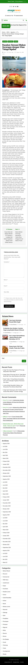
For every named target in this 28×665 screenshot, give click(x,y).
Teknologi (5, 645)
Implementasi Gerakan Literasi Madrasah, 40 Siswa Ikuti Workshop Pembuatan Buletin (13, 402)
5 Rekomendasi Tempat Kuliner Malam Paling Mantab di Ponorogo (14, 432)
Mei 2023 (5, 559)
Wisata (16, 41)
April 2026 (5, 455)
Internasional (6, 577)
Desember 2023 (6, 538)
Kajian (4, 585)
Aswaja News (16, 662)
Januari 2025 (6, 500)
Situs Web (6, 292)
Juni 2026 (5, 449)
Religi (4, 630)
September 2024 (7, 511)
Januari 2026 (6, 464)
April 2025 (5, 491)
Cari (3, 358)
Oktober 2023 (6, 544)
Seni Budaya (6, 639)
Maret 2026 (5, 458)
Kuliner (5, 41)
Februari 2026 (6, 461)
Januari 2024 (6, 535)
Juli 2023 (5, 553)
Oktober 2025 (6, 473)
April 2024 (5, 526)
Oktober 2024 (6, 509)
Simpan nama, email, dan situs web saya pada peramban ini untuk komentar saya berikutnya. (13, 299)
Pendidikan (5, 618)
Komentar (7, 262)
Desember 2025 (6, 467)
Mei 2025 (5, 488)
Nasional (5, 609)
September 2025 (7, 476)
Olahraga (5, 612)
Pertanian (5, 624)
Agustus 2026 (6, 443)
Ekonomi (5, 574)
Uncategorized (6, 651)
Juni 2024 (5, 520)
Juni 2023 (5, 556)
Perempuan (5, 621)
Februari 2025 (6, 497)
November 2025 (6, 470)
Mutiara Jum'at (6, 606)
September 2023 (7, 547)
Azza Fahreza (13, 324)
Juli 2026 (5, 446)
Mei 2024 (5, 523)
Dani (5, 52)
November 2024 (6, 506)
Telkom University (7, 431)
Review (4, 636)
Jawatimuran (6, 582)
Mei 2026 (5, 452)
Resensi (5, 633)
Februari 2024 (6, 532)
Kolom (4, 594)
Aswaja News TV (8, 662)
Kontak (22, 662)
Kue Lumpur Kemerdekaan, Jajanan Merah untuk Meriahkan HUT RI (17, 337)
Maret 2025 (5, 494)
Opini (4, 615)
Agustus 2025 (6, 479)
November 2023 (6, 541)
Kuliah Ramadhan (7, 597)
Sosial (4, 642)
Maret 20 (5, 562)
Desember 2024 (6, 503)
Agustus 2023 (6, 550)
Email (5, 286)
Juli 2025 (5, 482)
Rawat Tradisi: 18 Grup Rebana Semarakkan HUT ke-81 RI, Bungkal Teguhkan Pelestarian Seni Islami (14, 1)
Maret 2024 (5, 529)
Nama (6, 279)
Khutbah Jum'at (6, 591)
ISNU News (5, 579)
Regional (10, 41)
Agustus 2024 (6, 515)
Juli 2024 (5, 517)
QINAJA (5, 416)
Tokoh (4, 648)
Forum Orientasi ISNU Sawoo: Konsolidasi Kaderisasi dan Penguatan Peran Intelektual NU (14, 418)
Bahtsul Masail (6, 571)
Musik (4, 603)
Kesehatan (5, 588)
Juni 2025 (5, 485)
